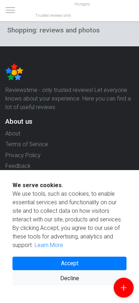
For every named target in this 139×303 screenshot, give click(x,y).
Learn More (49, 245)
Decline (69, 278)
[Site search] (125, 11)
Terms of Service (26, 144)
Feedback (18, 166)
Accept (69, 263)
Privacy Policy (23, 155)
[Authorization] (130, 6)
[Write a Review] (124, 288)
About (12, 133)
